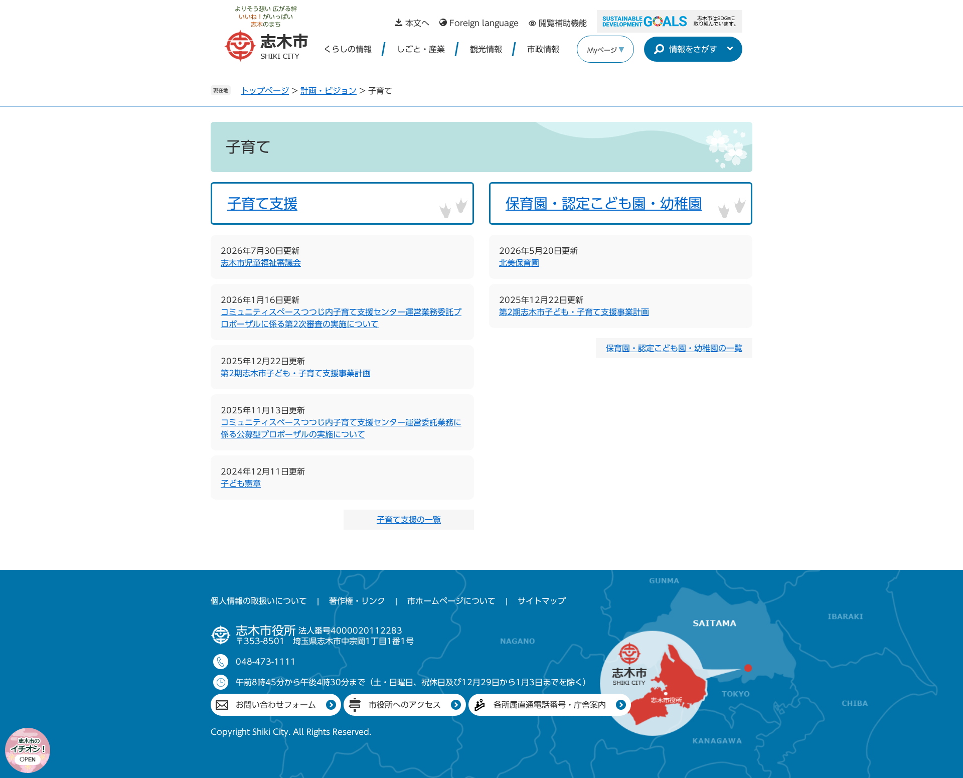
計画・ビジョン (328, 91)
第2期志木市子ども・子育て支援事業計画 (296, 373)
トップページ (265, 91)
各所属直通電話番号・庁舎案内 (550, 705)
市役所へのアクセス (405, 705)
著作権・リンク (357, 601)
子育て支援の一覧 (409, 520)
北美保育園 (519, 263)
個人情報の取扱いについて (259, 601)
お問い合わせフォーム (276, 705)
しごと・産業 (421, 49)
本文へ (417, 23)
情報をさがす (693, 49)
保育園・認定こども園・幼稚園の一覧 (674, 348)
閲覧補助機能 (563, 23)
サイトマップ (542, 601)
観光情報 (486, 49)
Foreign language (484, 23)
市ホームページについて (451, 601)
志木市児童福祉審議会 (261, 263)
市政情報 (543, 49)
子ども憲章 (241, 484)
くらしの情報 (348, 49)
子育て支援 (262, 203)
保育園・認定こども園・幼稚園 (604, 203)
